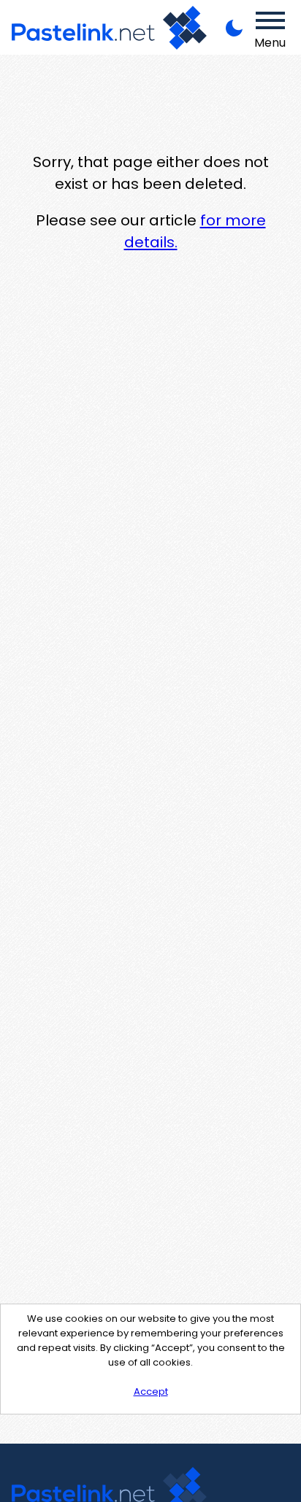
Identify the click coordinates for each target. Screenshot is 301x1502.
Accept (151, 1391)
